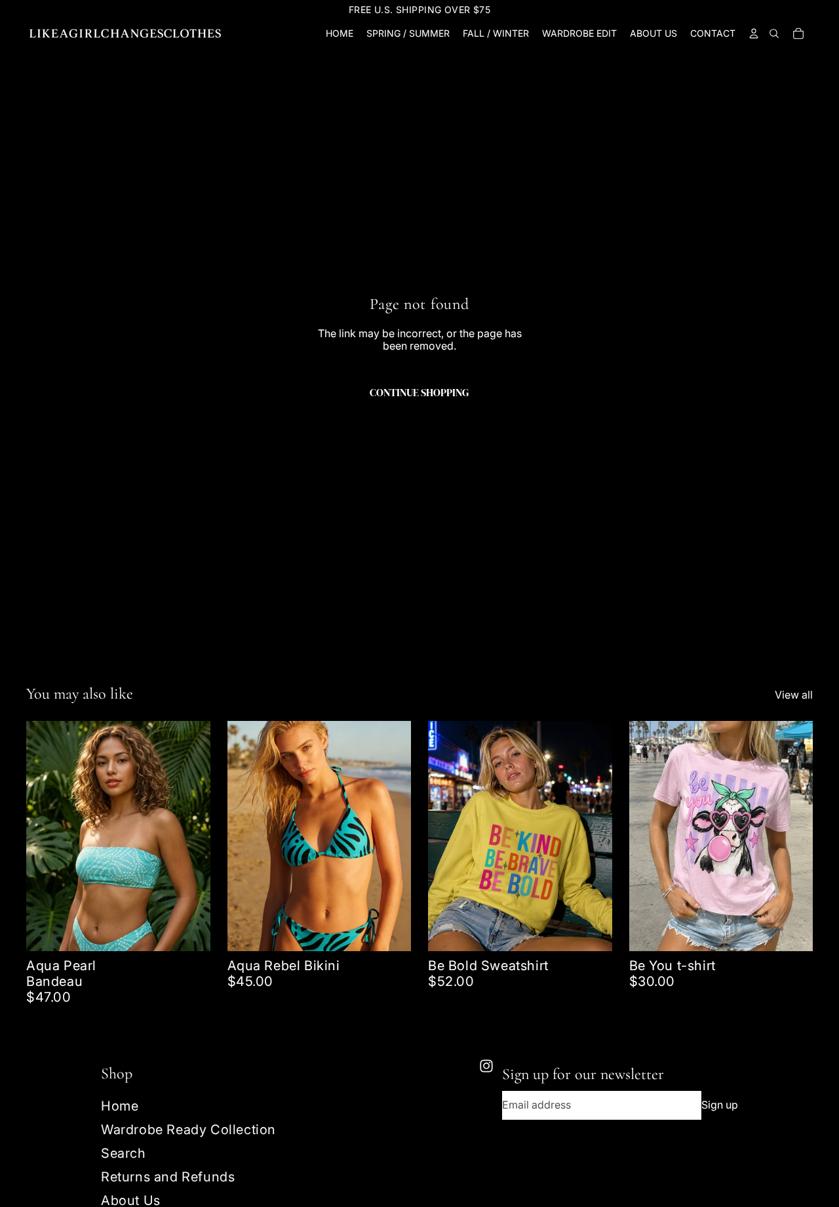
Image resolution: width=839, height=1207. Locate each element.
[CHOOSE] (190, 931)
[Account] (753, 33)
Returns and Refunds (168, 1177)
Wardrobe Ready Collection (188, 1129)
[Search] (774, 33)
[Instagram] (486, 1066)
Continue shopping (419, 392)
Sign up (719, 1104)
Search (123, 1153)
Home (119, 1106)
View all (794, 695)
